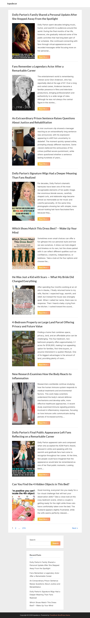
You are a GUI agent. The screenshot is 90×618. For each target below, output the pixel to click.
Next (74, 528)
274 (24, 528)
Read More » (44, 57)
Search (32, 540)
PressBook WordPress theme (60, 615)
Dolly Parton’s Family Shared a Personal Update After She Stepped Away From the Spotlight (44, 565)
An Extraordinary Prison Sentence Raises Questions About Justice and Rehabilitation (45, 584)
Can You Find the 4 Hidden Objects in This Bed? (40, 484)
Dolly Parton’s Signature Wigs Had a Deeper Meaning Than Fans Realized (45, 594)
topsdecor (12, 3)
